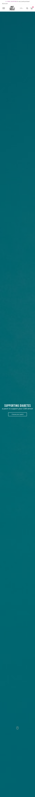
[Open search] (27, 8)
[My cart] (32, 8)
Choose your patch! (17, 414)
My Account (5, 3)
